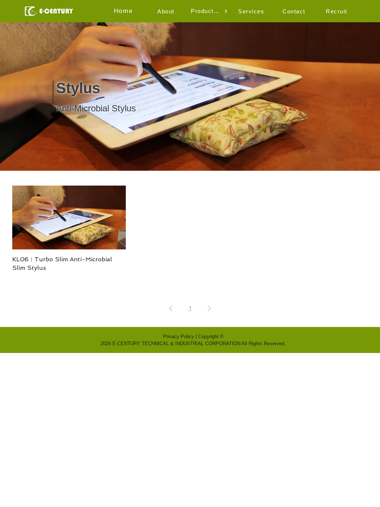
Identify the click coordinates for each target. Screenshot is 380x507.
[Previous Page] (170, 308)
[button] (166, 11)
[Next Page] (209, 308)
